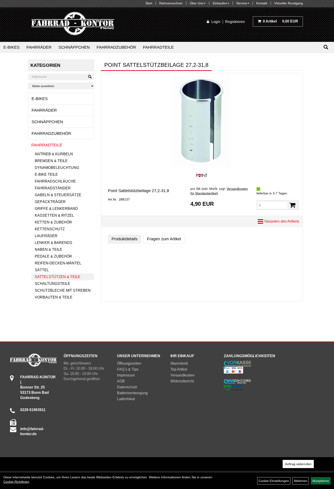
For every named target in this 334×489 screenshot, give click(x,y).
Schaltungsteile (52, 284)
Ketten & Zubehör (53, 222)
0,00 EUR (280, 21)
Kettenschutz (50, 229)
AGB (121, 381)
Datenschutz (127, 387)
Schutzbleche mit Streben (63, 290)
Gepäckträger (50, 202)
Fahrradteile (158, 47)
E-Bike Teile (46, 174)
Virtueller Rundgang (288, 3)
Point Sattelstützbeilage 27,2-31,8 (138, 190)
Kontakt (261, 3)
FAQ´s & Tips (127, 369)
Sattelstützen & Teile (57, 277)
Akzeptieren (320, 481)
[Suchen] (326, 47)
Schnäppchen (74, 47)
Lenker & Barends (53, 243)
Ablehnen (300, 481)
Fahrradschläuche (55, 181)
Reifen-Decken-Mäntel (58, 263)
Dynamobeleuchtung (57, 168)
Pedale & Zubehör (53, 256)
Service (241, 3)
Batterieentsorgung (132, 393)
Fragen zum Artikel (164, 239)
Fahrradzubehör (116, 47)
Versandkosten (182, 375)
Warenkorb (179, 363)
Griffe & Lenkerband (56, 209)
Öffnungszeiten (129, 363)
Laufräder (46, 236)
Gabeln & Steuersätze (58, 195)
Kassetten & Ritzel (54, 215)
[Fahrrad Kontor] (72, 24)
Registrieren (235, 22)
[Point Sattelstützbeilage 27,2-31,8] (202, 121)
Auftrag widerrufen (298, 464)
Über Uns (196, 3)
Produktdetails (124, 239)
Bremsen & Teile (51, 161)
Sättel (42, 270)
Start (148, 3)
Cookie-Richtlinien (16, 482)
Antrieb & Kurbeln (54, 154)
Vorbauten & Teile (53, 297)
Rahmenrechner (171, 3)
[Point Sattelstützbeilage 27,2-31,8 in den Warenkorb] (292, 205)
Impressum (126, 375)
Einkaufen (220, 3)
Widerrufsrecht (182, 381)
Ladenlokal (126, 399)
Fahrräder (39, 47)
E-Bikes (11, 47)
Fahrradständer (53, 188)
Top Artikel (178, 369)
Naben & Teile (48, 249)
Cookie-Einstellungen (274, 481)
